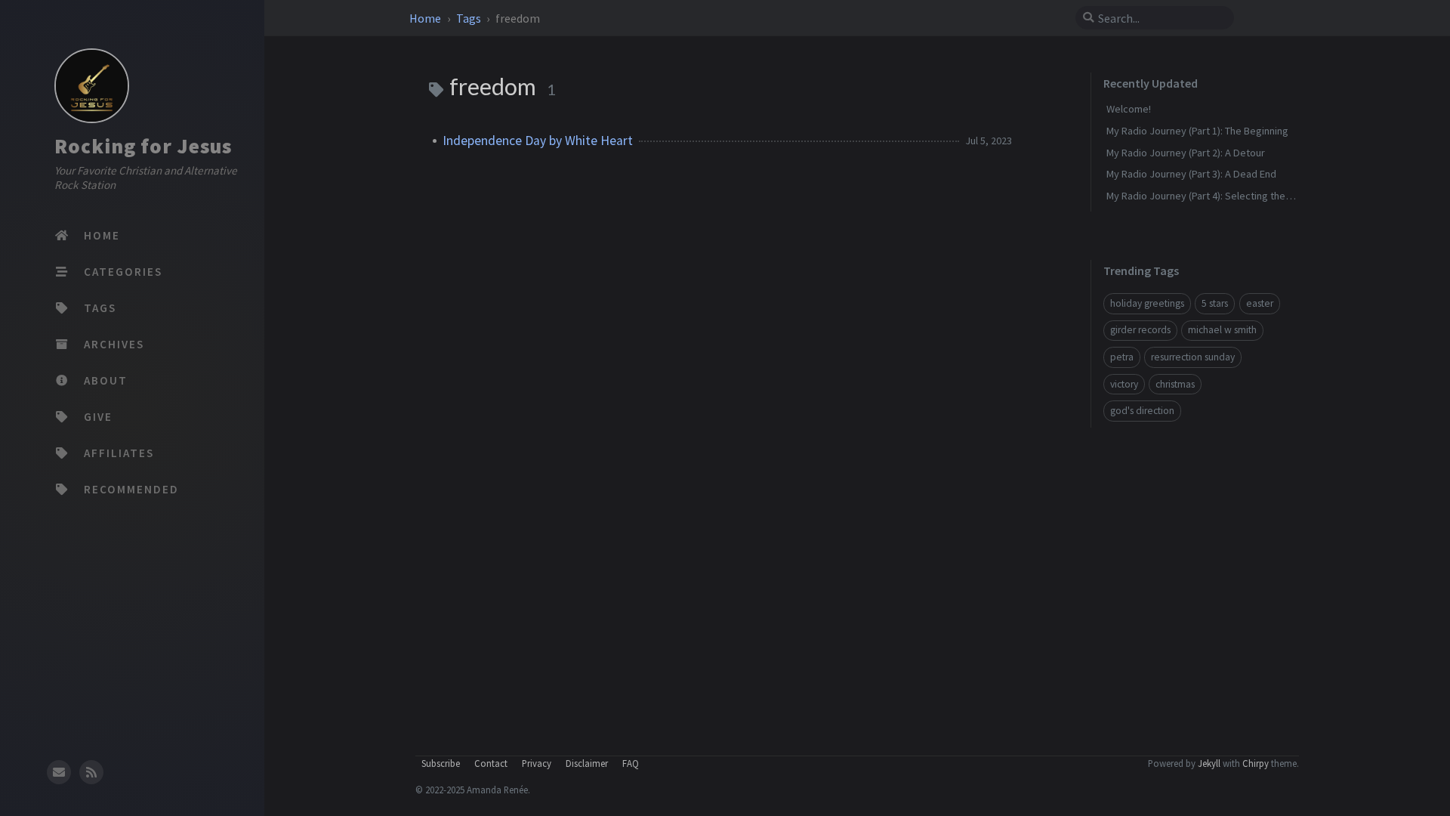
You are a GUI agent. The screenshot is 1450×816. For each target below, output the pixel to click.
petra (1122, 357)
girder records (1140, 329)
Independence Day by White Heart (538, 140)
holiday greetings (1147, 303)
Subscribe (440, 763)
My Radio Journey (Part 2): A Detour (1185, 152)
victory (1124, 384)
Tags (469, 18)
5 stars (1215, 303)
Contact (491, 763)
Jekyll (1209, 763)
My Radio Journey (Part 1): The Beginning (1197, 131)
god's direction (1142, 410)
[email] (58, 772)
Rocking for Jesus (143, 146)
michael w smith (1222, 329)
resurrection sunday (1193, 357)
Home (426, 18)
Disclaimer (587, 763)
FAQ (630, 763)
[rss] (91, 772)
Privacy (536, 763)
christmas (1175, 384)
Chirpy (1255, 763)
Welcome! (1128, 109)
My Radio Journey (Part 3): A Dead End (1191, 174)
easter (1259, 303)
